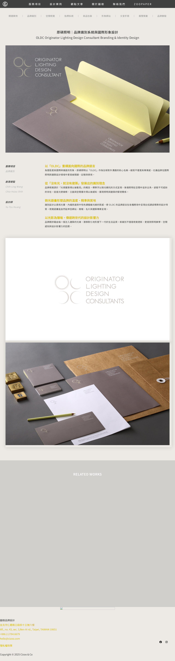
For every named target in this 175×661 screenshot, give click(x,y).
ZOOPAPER (143, 4)
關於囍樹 (98, 4)
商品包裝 (87, 15)
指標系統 (68, 15)
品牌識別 (31, 15)
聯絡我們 (119, 4)
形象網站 (106, 15)
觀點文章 (77, 4)
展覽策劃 (143, 15)
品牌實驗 (161, 15)
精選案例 (13, 15)
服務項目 (35, 4)
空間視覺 (50, 15)
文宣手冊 (124, 15)
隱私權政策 (6, 645)
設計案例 (56, 4)
